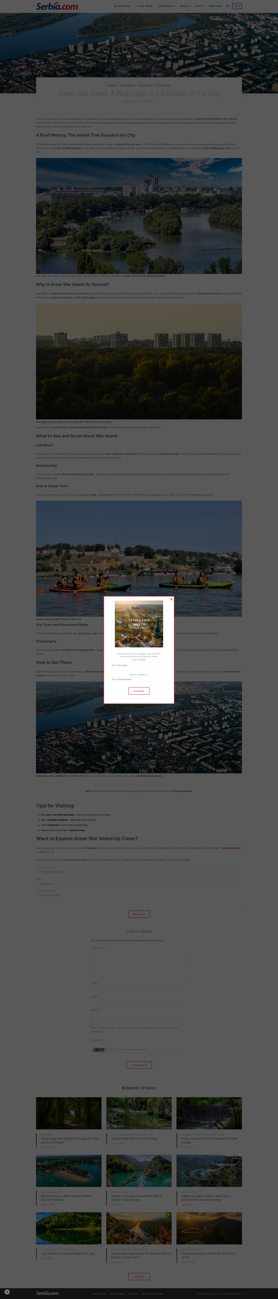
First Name (139, 660)
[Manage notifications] (7, 1291)
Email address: (139, 674)
